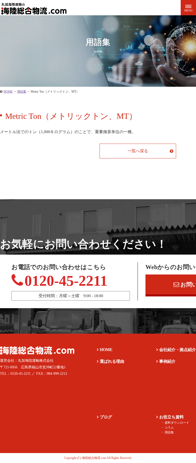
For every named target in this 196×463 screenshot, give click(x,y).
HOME (106, 349)
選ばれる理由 (112, 361)
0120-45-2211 (65, 280)
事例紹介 (167, 361)
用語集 (169, 432)
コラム (169, 427)
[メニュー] (188, 7)
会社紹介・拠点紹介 (177, 349)
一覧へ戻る (138, 151)
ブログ (106, 417)
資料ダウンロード (177, 422)
